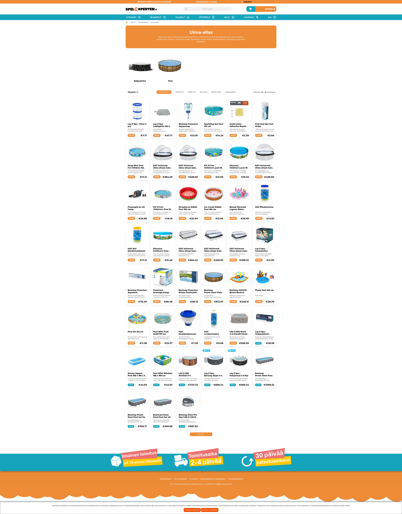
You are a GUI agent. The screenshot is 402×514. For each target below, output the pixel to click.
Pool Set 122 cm (135, 332)
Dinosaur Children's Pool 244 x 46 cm (160, 251)
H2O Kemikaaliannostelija (188, 334)
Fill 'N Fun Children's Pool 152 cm (162, 209)
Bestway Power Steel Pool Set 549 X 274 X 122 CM (137, 417)
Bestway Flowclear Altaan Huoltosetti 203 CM (188, 292)
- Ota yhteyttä (180, 479)
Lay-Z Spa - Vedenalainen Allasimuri (262, 334)
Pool (170, 81)
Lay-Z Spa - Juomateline (261, 250)
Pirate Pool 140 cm (264, 290)
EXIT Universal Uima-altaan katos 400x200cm (188, 251)
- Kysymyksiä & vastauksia (212, 479)
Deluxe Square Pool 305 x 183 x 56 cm (137, 375)
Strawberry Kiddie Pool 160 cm (188, 208)
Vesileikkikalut (143, 22)
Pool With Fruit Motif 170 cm (161, 333)
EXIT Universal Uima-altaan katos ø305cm (188, 167)
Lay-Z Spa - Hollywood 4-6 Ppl (239, 374)
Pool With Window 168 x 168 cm (162, 374)
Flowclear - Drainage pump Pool (161, 292)
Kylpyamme (140, 81)
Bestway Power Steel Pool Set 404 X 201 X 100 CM (162, 417)
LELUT (133, 22)
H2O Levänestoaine (211, 333)
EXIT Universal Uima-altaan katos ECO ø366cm (162, 167)
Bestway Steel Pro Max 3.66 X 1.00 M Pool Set (188, 417)
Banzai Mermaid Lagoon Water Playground (238, 209)
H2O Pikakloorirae (264, 207)
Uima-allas (154, 22)
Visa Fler (201, 434)
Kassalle (270, 9)
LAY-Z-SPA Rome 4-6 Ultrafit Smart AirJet (238, 334)
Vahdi (258, 343)
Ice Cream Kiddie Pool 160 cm (213, 208)
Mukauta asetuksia (192, 510)
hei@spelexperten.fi (223, 484)
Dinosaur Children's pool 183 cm (239, 167)
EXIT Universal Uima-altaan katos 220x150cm (239, 251)
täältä (347, 505)
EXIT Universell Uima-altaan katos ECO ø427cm (264, 167)
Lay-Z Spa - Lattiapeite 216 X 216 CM (161, 126)
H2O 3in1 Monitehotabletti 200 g (136, 251)
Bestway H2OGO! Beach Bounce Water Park (238, 292)
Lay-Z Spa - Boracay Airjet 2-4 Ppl (213, 375)
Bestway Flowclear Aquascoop (188, 125)
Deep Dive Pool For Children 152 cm (136, 167)
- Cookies (193, 479)
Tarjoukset (247, 2)
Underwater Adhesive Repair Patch (238, 126)
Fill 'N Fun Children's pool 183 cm (213, 167)
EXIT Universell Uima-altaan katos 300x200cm (213, 251)
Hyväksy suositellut (209, 510)
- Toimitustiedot (235, 479)
